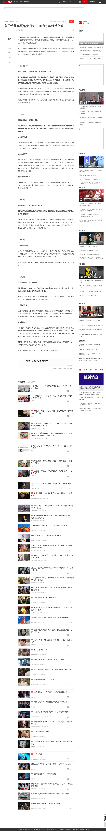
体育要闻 (82, 187)
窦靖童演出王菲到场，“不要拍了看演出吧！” (91, 246)
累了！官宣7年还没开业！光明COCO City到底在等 (91, 51)
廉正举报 (82, 829)
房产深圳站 (70, 365)
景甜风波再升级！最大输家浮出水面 (89, 250)
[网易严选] (71, 2)
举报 (72, 30)
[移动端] (60, 2)
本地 (101, 370)
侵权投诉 (87, 829)
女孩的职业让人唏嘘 (41, 732)
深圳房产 (82, 31)
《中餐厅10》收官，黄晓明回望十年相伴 (90, 254)
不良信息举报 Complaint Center (72, 829)
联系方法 (48, 829)
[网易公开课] (65, 2)
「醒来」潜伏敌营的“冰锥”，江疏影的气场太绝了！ (53, 712)
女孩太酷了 (38, 754)
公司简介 (43, 829)
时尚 (96, 370)
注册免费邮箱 (92, 1)
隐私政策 (62, 829)
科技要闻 (82, 264)
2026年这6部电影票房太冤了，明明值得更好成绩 (49, 525)
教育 (80, 370)
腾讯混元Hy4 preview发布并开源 (88, 295)
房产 (90, 370)
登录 (85, 1)
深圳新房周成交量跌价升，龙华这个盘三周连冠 (91, 47)
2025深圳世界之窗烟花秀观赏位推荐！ (90, 54)
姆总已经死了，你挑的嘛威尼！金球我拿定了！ (51, 702)
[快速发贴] (9, 38)
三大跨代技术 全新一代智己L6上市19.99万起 (91, 325)
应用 (21, 1)
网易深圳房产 (12, 21)
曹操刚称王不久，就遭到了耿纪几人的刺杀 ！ (51, 660)
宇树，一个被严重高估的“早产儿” (88, 175)
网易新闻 (85, 21)
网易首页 (16, 1)
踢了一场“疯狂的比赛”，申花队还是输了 (45, 804)
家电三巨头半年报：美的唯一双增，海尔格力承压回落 (51, 764)
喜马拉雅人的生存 (40, 650)
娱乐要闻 (82, 230)
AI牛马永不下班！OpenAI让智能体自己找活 (91, 291)
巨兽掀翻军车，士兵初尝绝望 (45, 597)
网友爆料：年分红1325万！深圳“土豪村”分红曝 (91, 58)
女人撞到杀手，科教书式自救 (45, 774)
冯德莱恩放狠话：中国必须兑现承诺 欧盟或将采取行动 (51, 617)
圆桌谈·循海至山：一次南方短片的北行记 (46, 535)
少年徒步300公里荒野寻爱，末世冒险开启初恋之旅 (53, 669)
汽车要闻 (82, 304)
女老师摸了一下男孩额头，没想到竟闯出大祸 (50, 692)
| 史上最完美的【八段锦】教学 (88, 349)
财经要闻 (82, 154)
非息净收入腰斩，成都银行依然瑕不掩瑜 (90, 183)
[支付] (76, 2)
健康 (85, 370)
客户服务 (57, 829)
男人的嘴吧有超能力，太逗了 (45, 679)
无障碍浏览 (26, 1)
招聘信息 (53, 829)
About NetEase (36, 829)
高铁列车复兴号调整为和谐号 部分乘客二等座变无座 (50, 794)
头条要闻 (82, 90)
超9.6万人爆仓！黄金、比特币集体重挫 (90, 179)
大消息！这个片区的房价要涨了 (37, 361)
